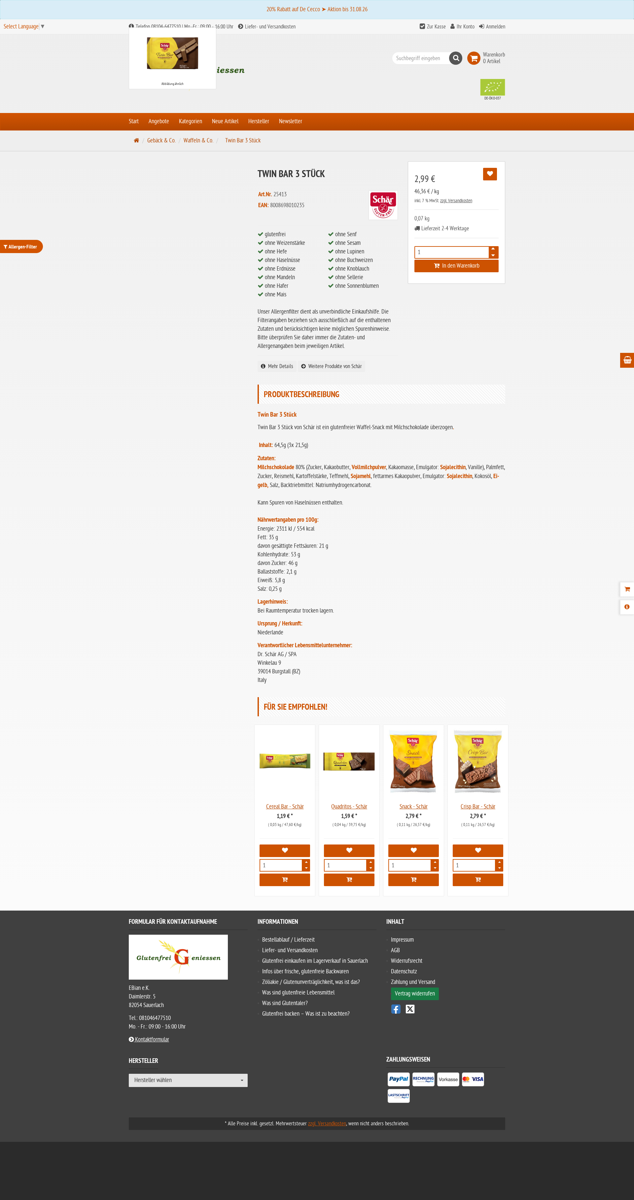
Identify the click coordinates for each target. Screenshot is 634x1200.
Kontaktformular (151, 1039)
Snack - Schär (414, 806)
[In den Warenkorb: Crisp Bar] (478, 880)
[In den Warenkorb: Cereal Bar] (285, 880)
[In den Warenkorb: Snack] (413, 880)
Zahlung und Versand (413, 982)
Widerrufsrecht (406, 960)
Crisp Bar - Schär (478, 806)
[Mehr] (306, 863)
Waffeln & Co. (198, 140)
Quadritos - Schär (349, 806)
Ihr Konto (466, 27)
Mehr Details (279, 366)
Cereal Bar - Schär (285, 806)
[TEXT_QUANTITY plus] (493, 250)
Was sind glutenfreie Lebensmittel (298, 992)
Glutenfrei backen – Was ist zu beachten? (306, 1013)
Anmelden (495, 27)
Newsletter (290, 121)
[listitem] (398, 1080)
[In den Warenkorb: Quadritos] (349, 880)
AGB (395, 950)
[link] (475, 58)
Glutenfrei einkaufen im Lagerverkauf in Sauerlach (315, 960)
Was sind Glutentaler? (285, 1003)
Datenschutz (404, 971)
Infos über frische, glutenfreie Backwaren (305, 971)
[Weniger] (306, 867)
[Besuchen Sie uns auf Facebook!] (396, 1009)
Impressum (402, 939)
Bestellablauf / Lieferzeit (288, 939)
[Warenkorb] (627, 589)
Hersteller (258, 121)
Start (134, 121)
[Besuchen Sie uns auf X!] (445, 1009)
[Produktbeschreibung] (627, 607)
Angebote (159, 121)
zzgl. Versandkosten (456, 201)
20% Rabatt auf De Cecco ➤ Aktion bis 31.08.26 (317, 9)
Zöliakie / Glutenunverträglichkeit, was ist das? (311, 982)
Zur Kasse (436, 27)
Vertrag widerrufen (415, 993)
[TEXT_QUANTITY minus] (493, 254)
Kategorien (190, 121)
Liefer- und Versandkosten (270, 27)
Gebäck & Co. (161, 140)
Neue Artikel (225, 121)
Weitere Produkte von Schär (334, 366)
